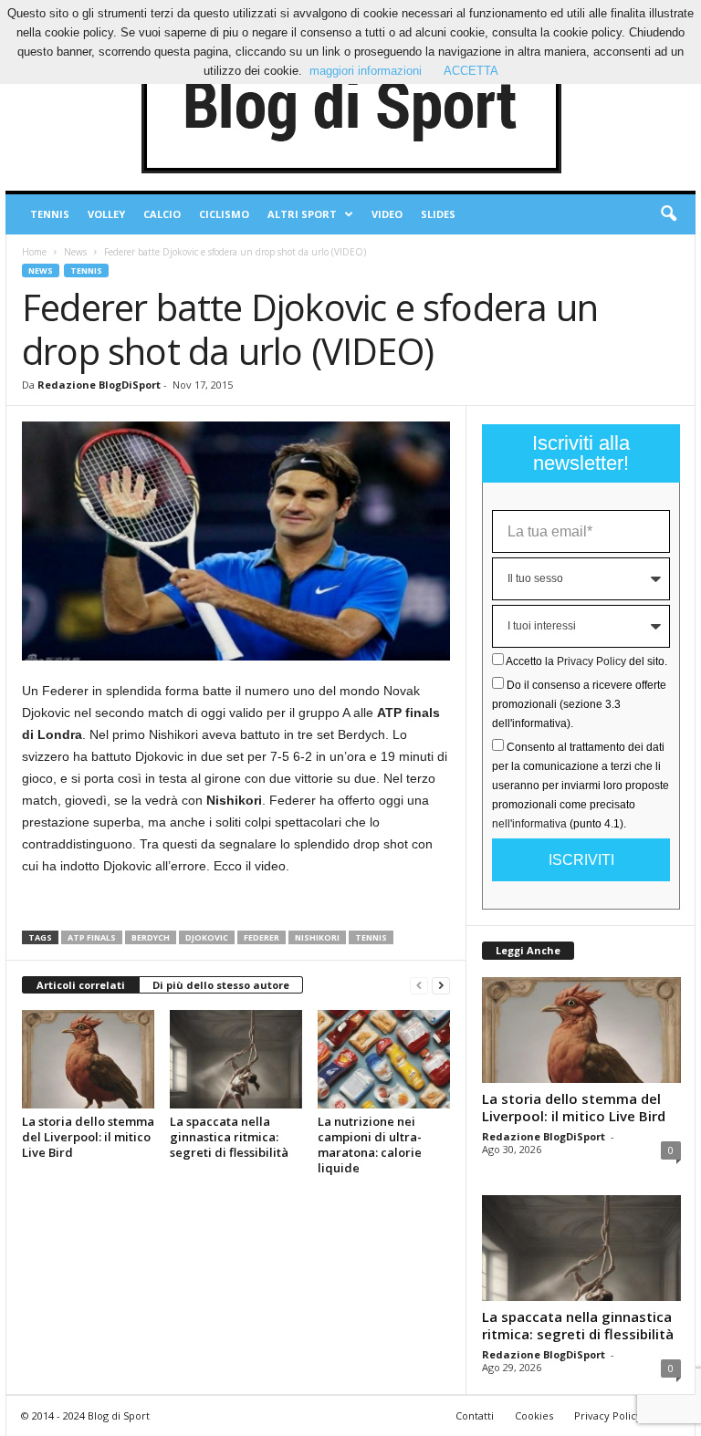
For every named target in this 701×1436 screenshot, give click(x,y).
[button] (668, 214)
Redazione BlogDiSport (99, 384)
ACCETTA (471, 71)
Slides (438, 214)
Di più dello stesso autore (220, 985)
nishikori (317, 937)
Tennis (49, 214)
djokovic (206, 937)
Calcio (162, 214)
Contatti (474, 1415)
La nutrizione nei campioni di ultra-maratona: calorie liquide (370, 1144)
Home (34, 251)
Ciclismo (224, 214)
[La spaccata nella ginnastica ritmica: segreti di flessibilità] (236, 1059)
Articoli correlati (81, 985)
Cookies (534, 1415)
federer (261, 937)
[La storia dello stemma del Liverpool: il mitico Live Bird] (88, 1059)
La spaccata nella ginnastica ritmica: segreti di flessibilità (229, 1136)
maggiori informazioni (365, 71)
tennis (371, 937)
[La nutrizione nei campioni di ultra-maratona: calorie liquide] (384, 1059)
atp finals (92, 937)
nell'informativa (529, 823)
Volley (106, 214)
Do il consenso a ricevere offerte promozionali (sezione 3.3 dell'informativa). (579, 704)
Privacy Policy (591, 661)
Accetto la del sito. (586, 661)
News (75, 251)
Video (387, 214)
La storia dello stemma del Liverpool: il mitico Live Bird (88, 1136)
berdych (150, 937)
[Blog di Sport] (350, 108)
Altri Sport (302, 214)
